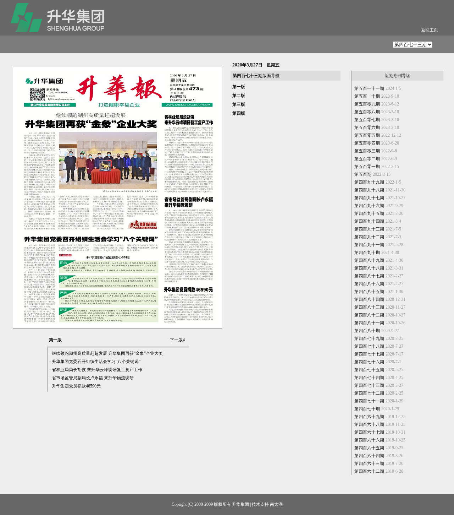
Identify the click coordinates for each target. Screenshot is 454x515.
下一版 (177, 339)
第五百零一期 (367, 166)
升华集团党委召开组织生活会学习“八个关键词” (96, 361)
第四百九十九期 (369, 182)
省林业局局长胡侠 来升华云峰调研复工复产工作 (97, 369)
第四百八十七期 (369, 275)
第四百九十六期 (369, 205)
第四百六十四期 (369, 455)
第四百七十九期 (369, 338)
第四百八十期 (367, 330)
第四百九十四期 (369, 221)
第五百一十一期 (369, 88)
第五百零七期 (367, 119)
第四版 (238, 113)
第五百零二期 (367, 158)
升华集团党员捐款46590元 (76, 386)
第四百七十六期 (369, 361)
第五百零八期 (367, 111)
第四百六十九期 (369, 416)
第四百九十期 (367, 252)
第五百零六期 (367, 127)
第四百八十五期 (369, 291)
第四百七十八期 (369, 346)
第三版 (238, 104)
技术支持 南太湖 (267, 504)
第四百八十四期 (369, 299)
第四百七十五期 (369, 369)
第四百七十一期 (369, 401)
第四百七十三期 (369, 385)
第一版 (238, 86)
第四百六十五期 (369, 447)
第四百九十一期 (369, 244)
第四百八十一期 (369, 322)
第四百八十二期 (369, 315)
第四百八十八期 (369, 268)
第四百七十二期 (369, 393)
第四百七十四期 (369, 377)
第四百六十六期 (369, 440)
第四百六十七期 (369, 432)
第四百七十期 (367, 408)
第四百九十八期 (369, 190)
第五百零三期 (367, 150)
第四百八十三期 (369, 307)
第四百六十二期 (369, 471)
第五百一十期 (367, 96)
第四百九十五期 (369, 213)
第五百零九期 (367, 104)
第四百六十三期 (369, 463)
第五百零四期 (367, 143)
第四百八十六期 (369, 283)
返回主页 (429, 29)
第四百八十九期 (369, 260)
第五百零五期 (367, 135)
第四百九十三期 (369, 229)
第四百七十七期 (369, 354)
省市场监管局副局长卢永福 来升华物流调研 (93, 377)
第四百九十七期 (369, 197)
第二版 (238, 95)
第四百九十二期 (369, 236)
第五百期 (362, 174)
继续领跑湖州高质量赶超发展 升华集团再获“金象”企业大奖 (107, 353)
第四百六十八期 (369, 424)
